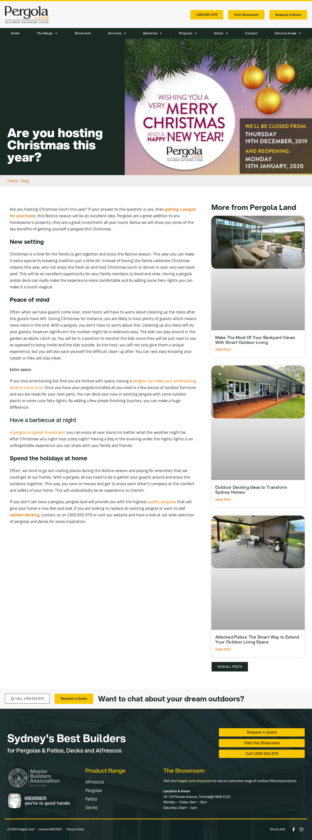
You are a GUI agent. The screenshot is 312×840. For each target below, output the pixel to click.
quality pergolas (162, 501)
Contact (251, 33)
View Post (223, 350)
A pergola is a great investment (38, 432)
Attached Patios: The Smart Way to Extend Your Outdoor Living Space (257, 639)
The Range (45, 33)
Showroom (83, 33)
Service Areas (285, 33)
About (219, 33)
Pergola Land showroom (194, 781)
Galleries (150, 33)
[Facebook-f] (293, 829)
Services (114, 33)
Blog (25, 180)
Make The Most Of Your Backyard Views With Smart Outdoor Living (255, 339)
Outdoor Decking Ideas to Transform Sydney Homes (251, 489)
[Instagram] (301, 829)
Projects (185, 33)
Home (15, 33)
